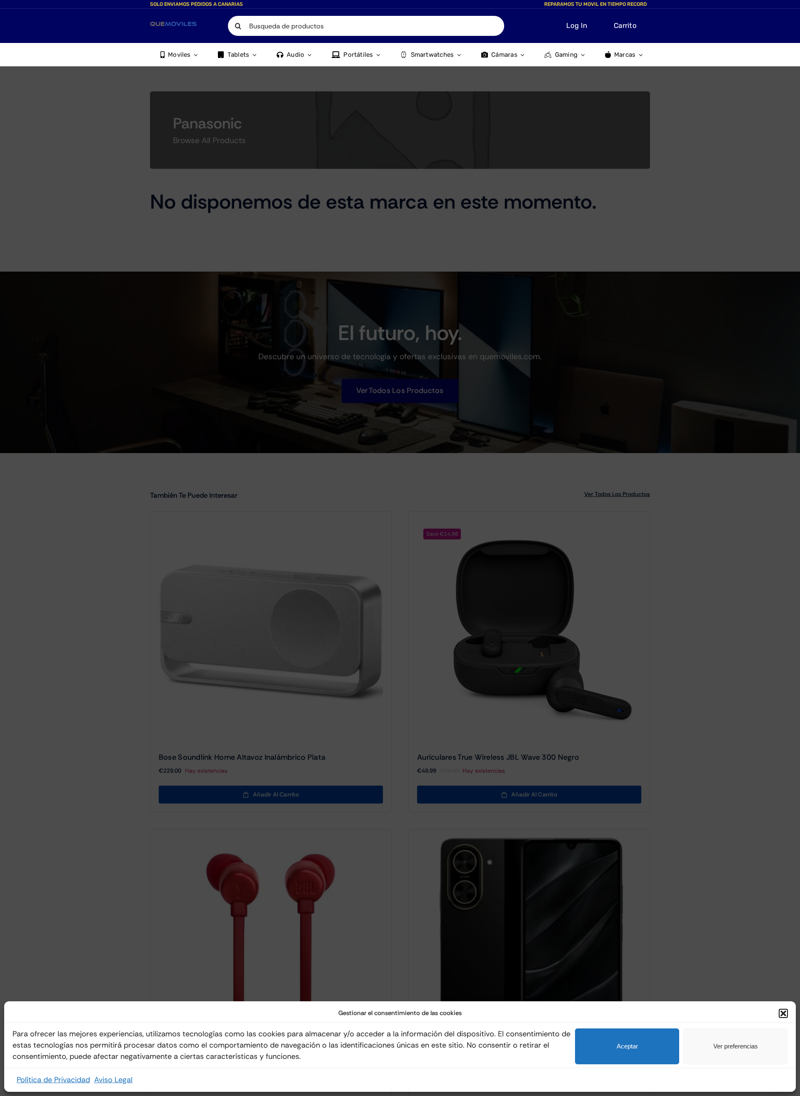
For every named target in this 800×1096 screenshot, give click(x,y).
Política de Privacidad (53, 1080)
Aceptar (627, 1046)
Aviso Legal (113, 1080)
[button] (783, 1013)
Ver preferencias (735, 1046)
